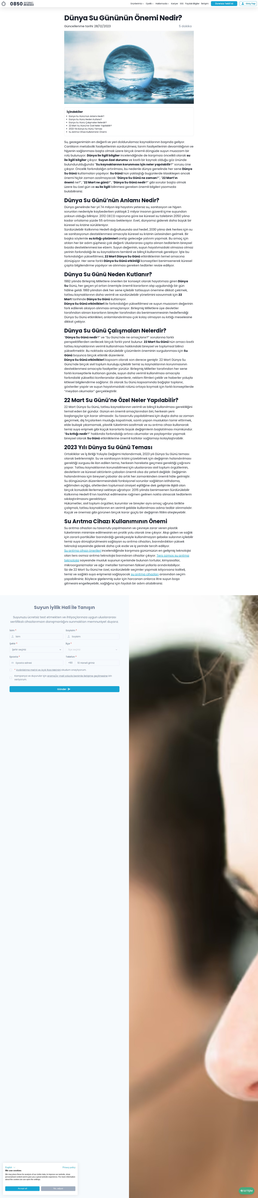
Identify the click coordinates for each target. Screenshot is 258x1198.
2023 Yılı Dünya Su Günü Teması (85, 128)
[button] (10, 1167)
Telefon (71, 656)
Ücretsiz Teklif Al (224, 3)
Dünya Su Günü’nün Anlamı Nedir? (86, 116)
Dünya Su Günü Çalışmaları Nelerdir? (88, 122)
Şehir (13, 643)
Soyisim (71, 630)
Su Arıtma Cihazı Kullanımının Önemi (88, 131)
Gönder (61, 689)
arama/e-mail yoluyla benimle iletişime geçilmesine (77, 676)
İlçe (69, 643)
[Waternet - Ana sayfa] (3, 3)
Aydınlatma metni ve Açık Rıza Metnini (38, 670)
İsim (13, 630)
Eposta (15, 656)
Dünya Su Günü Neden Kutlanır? (85, 119)
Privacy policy (69, 1167)
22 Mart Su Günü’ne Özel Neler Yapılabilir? (90, 125)
